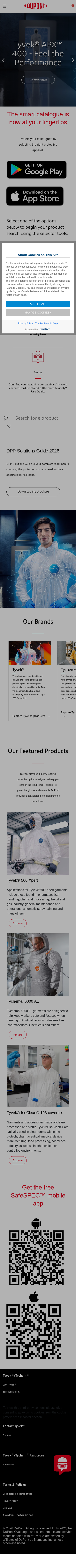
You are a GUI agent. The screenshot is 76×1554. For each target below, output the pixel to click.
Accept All (38, 303)
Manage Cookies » (38, 312)
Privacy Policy (25, 323)
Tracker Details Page (46, 323)
